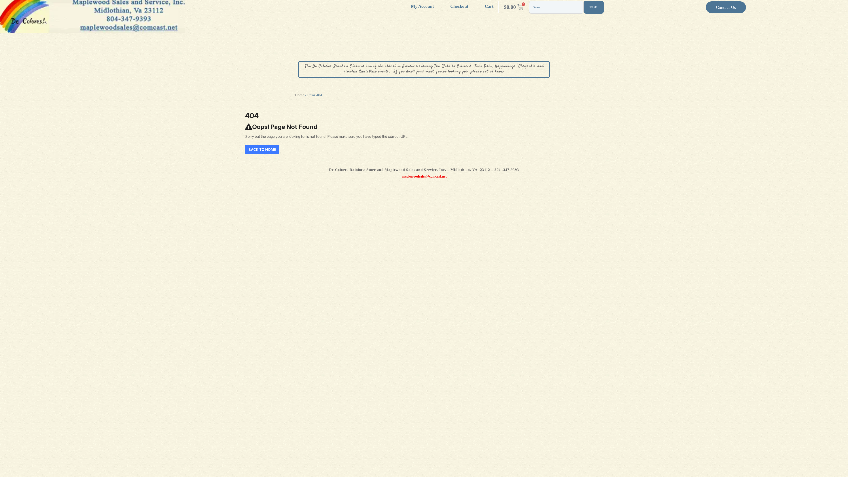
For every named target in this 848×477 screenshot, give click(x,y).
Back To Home (262, 149)
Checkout (459, 6)
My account (422, 6)
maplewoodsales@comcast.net (424, 176)
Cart (489, 6)
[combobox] (556, 7)
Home (299, 95)
